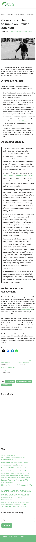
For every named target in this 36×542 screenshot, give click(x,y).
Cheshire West (24, 460)
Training (24, 504)
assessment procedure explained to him (18, 176)
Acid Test (3, 455)
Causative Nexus (16, 460)
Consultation (15, 465)
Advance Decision (10, 455)
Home (3, 14)
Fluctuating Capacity (24, 473)
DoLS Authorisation (5, 473)
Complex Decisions (18, 462)
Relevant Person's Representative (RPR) (13, 502)
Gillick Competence (24, 475)
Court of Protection (8, 468)
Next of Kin (23, 497)
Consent (25, 462)
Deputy (12, 471)
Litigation (3, 487)
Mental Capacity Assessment (15, 494)
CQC (18, 467)
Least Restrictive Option (7, 482)
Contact (21, 536)
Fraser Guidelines (5, 475)
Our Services (13, 536)
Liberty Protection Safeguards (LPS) (16, 485)
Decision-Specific (5, 471)
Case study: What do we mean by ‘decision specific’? (8, 369)
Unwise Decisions (6, 384)
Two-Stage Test (6, 506)
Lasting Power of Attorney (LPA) (14, 480)
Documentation (18, 471)
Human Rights (4, 477)
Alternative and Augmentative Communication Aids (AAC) (13, 457)
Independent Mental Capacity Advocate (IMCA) (19, 477)
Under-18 (14, 506)
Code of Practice (7, 462)
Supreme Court (17, 504)
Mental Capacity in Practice (24, 31)
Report (27, 502)
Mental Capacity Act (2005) (24, 381)
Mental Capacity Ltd (6, 497)
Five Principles (10, 381)
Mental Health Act (16, 497)
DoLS (25, 470)
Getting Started (14, 475)
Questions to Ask (6, 500)
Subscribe (6, 525)
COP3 (22, 465)
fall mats (24, 121)
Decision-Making (24, 467)
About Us (4, 536)
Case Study (13, 31)
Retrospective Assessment (7, 504)
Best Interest (6, 460)
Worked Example (21, 506)
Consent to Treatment (6, 465)
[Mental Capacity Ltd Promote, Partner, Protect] (9, 4)
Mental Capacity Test (27, 309)
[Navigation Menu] (33, 4)
